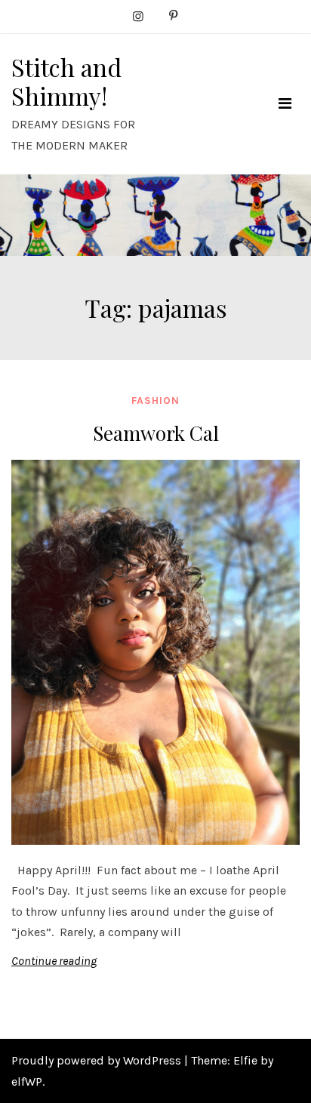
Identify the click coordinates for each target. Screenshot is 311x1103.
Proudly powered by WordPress (97, 1060)
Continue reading (54, 961)
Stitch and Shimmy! (66, 81)
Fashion (155, 400)
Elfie (245, 1060)
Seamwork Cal (156, 433)
